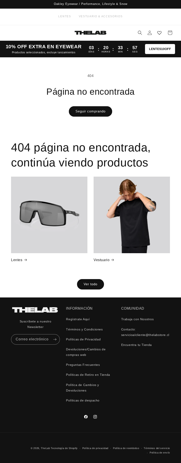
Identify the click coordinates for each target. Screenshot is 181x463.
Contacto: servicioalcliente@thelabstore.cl (145, 332)
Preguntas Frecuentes (83, 365)
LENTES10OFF (160, 49)
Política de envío (160, 452)
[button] (140, 33)
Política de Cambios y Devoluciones (82, 387)
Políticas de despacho (83, 400)
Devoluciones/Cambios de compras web (86, 352)
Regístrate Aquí (78, 319)
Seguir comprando (90, 111)
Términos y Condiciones (84, 329)
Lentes (64, 16)
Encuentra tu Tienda (136, 345)
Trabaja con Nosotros (137, 319)
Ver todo (90, 284)
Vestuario (101, 260)
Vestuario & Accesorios (101, 16)
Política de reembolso (126, 448)
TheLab (45, 448)
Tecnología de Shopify (64, 448)
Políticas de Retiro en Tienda (88, 374)
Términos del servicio (157, 448)
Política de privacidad (95, 448)
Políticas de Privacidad (83, 339)
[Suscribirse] (55, 339)
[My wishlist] (159, 33)
